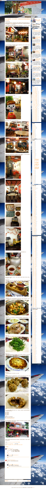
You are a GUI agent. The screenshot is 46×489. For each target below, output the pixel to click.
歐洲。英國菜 (34, 228)
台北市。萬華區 (34, 258)
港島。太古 (34, 347)
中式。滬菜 (34, 199)
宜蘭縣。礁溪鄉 (34, 273)
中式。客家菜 (34, 192)
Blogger (33, 487)
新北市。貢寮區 (34, 287)
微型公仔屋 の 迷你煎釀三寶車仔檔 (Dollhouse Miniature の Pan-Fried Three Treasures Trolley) (38, 52)
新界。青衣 (34, 339)
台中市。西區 (34, 243)
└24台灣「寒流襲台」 (35, 115)
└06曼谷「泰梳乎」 (35, 87)
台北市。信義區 (34, 248)
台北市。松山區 (34, 257)
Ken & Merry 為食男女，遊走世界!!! (16, 3)
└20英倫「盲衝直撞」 (35, 109)
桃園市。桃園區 (34, 295)
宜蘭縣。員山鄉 (34, 271)
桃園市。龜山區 (34, 296)
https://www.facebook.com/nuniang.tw (11, 418)
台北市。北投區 (34, 250)
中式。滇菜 (34, 198)
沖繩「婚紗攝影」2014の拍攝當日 (38, 78)
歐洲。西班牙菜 (34, 229)
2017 (34, 150)
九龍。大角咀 (34, 316)
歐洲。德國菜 (34, 220)
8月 (34, 157)
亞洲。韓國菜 (34, 213)
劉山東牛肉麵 (10, 23)
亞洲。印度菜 (34, 205)
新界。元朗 (34, 332)
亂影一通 (34, 129)
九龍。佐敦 (34, 314)
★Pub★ (33, 190)
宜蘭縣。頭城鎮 (34, 274)
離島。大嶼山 (34, 362)
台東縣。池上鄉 (34, 265)
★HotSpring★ (34, 127)
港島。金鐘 (34, 357)
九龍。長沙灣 (34, 331)
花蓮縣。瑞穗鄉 (34, 297)
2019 (34, 148)
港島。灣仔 (34, 349)
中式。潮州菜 (34, 200)
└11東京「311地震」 (35, 94)
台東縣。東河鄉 (34, 264)
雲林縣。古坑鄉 (34, 305)
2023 (34, 144)
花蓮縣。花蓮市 (34, 298)
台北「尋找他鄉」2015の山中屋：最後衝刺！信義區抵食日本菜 (36, 160)
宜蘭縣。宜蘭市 (34, 272)
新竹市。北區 (34, 289)
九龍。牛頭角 (34, 324)
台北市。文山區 (34, 256)
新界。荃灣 (34, 338)
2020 (34, 147)
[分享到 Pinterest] (17, 443)
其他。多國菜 (34, 214)
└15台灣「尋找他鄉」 (9, 444)
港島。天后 (34, 346)
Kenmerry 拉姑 (10, 464)
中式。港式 (34, 197)
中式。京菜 (34, 191)
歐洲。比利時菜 (34, 223)
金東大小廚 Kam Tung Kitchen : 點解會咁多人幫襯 (38, 44)
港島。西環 (34, 354)
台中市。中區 (34, 240)
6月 (34, 158)
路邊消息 (34, 137)
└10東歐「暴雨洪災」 (35, 92)
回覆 (7, 452)
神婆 (7, 448)
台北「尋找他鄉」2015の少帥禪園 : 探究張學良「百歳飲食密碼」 (36, 165)
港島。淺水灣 (34, 348)
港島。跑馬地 (34, 356)
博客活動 (34, 130)
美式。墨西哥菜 (34, 230)
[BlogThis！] (15, 443)
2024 (34, 143)
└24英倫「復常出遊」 (35, 117)
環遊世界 (21, 444)
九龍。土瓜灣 (34, 315)
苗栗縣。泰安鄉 (34, 303)
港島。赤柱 (34, 355)
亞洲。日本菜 (34, 207)
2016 (34, 151)
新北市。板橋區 (34, 280)
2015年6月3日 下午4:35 (10, 448)
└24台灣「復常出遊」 (35, 116)
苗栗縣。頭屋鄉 (34, 304)
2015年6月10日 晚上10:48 (15, 464)
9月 (34, 156)
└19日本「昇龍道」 (35, 107)
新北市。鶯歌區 (34, 288)
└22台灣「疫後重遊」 (35, 110)
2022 (34, 145)
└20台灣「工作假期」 (35, 108)
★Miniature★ (34, 128)
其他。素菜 (34, 215)
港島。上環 (34, 340)
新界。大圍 (34, 333)
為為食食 (19, 444)
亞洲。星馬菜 (34, 208)
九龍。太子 (34, 317)
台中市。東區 (34, 242)
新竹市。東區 (34, 290)
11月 (34, 154)
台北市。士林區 (13, 444)
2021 (34, 146)
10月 (34, 155)
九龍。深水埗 (34, 323)
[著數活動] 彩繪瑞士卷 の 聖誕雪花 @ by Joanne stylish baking (36, 31)
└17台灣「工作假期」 (35, 102)
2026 (34, 141)
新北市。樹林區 (34, 282)
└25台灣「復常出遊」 (35, 118)
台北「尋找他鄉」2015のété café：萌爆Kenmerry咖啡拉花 (36, 162)
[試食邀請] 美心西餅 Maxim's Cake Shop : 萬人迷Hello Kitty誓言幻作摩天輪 (38, 38)
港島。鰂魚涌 (34, 361)
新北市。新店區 (34, 279)
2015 (34, 152)
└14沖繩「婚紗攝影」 (35, 99)
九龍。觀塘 (34, 330)
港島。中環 (34, 341)
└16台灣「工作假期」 (35, 101)
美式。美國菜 (34, 231)
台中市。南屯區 (34, 241)
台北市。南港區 (34, 251)
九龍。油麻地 (34, 322)
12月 (34, 153)
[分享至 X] (16, 443)
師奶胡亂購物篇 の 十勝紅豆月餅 (36, 66)
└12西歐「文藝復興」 (35, 95)
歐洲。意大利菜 (34, 221)
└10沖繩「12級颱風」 (35, 93)
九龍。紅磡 (34, 325)
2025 (34, 142)
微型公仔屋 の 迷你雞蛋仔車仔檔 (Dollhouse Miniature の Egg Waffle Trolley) (38, 59)
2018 (34, 149)
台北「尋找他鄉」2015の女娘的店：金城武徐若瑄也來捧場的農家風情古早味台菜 (36, 168)
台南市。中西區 (34, 259)
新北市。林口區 (34, 281)
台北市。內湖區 (34, 249)
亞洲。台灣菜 (16, 444)
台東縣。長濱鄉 (34, 266)
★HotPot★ (34, 189)
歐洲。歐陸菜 (34, 222)
